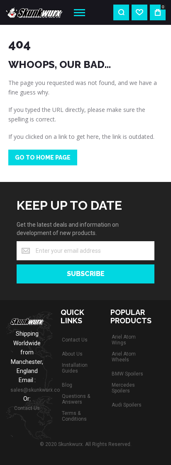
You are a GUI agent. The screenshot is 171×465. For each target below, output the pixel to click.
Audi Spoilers (127, 405)
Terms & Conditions (74, 416)
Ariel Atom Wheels (124, 357)
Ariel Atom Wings (124, 340)
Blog (67, 385)
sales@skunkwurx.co (35, 390)
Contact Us (27, 408)
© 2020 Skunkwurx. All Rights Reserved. (86, 444)
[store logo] (33, 12)
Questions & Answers (76, 399)
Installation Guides (75, 368)
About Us (72, 354)
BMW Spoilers (127, 374)
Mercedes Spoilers (123, 388)
